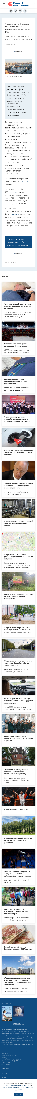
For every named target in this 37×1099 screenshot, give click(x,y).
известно (25, 181)
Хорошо (18, 1094)
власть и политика (11, 262)
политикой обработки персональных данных (18, 1088)
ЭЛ (29, 1039)
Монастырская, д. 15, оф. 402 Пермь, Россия (10, 1062)
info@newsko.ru (6, 1068)
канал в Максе (14, 242)
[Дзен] (11, 11)
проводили (13, 192)
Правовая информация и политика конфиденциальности (18, 1044)
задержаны (14, 214)
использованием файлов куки (18, 1085)
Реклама (4, 1077)
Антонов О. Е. (17, 1059)
